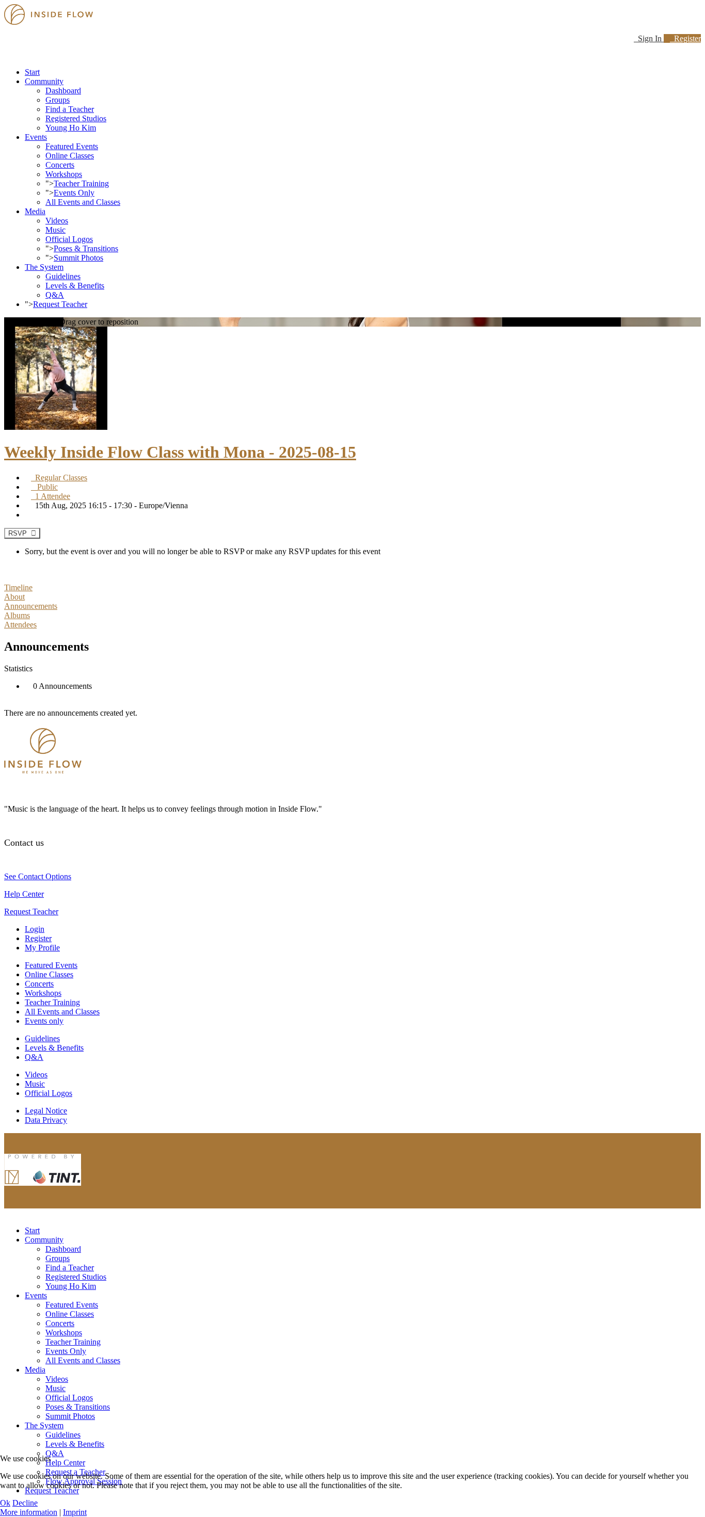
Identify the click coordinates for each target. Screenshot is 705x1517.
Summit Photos (78, 257)
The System (44, 267)
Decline (25, 1502)
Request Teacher (60, 304)
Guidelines (63, 276)
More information (28, 1512)
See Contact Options (37, 876)
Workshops (63, 174)
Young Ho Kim (70, 127)
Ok (5, 1502)
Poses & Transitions (86, 248)
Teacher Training (81, 183)
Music (55, 229)
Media (35, 211)
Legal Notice (46, 1110)
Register (685, 38)
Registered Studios (75, 118)
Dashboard (63, 90)
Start (32, 72)
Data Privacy (46, 1120)
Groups (57, 99)
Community (44, 81)
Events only (44, 1020)
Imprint (75, 1512)
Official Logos (69, 239)
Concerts (59, 164)
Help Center (24, 894)
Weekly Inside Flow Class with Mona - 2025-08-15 (180, 452)
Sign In (649, 38)
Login (34, 929)
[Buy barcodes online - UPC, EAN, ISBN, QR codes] (43, 1188)
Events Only (74, 192)
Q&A (54, 295)
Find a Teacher (69, 109)
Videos (56, 220)
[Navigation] (7, 54)
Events (36, 137)
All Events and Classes (82, 202)
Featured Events (71, 146)
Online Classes (69, 155)
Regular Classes (59, 477)
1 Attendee (50, 496)
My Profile (42, 947)
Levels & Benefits (74, 285)
